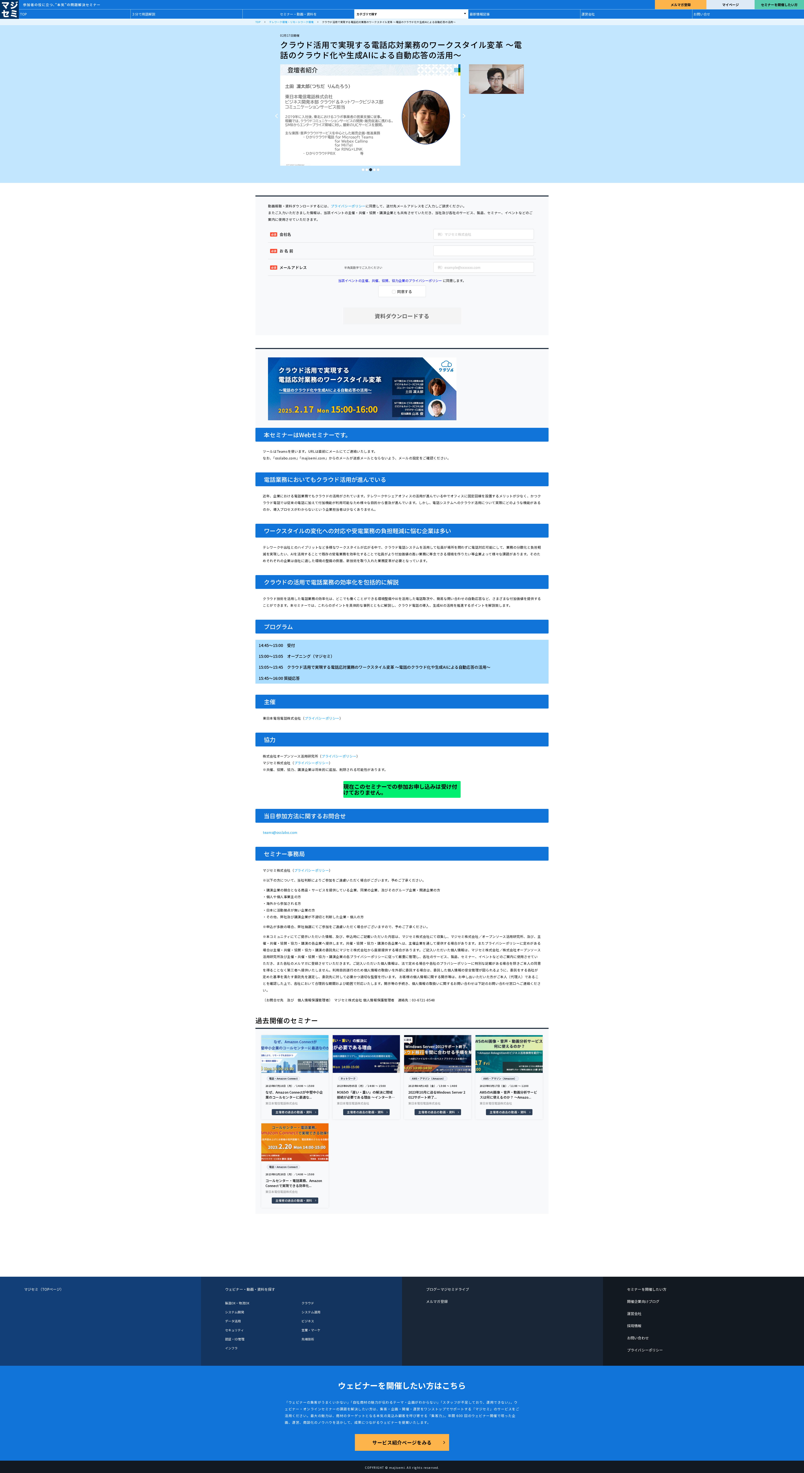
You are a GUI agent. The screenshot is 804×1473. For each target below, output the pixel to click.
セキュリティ (234, 1330)
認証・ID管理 (234, 1339)
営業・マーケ (311, 1330)
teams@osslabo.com (280, 832)
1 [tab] (363, 168)
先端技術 (308, 1339)
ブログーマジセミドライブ (447, 1289)
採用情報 (634, 1325)
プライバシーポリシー (348, 205)
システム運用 (311, 1312)
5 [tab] (378, 168)
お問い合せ (701, 14)
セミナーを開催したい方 (779, 4)
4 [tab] (374, 168)
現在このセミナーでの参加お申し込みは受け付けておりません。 (400, 789)
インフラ (231, 1348)
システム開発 (234, 1312)
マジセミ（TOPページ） (44, 1289)
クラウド (308, 1303)
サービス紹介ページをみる (402, 1442)
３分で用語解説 (143, 14)
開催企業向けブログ (643, 1301)
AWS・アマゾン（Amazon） (428, 1078)
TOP (23, 14)
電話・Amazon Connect (283, 1078)
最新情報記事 (480, 14)
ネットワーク (348, 1078)
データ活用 (233, 1321)
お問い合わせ (638, 1337)
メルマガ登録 (681, 4)
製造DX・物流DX (237, 1303)
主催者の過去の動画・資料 (294, 1112)
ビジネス (308, 1321)
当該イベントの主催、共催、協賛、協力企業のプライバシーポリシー (390, 280)
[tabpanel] (370, 115)
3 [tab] (370, 168)
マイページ (730, 4)
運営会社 (588, 14)
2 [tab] (366, 168)
